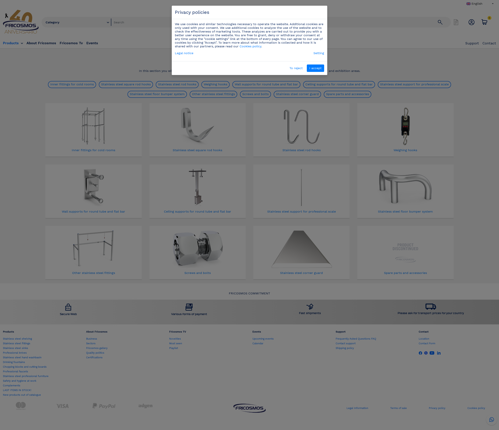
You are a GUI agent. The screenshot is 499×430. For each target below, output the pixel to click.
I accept (315, 68)
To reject (296, 68)
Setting (318, 53)
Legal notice (184, 53)
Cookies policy (250, 46)
